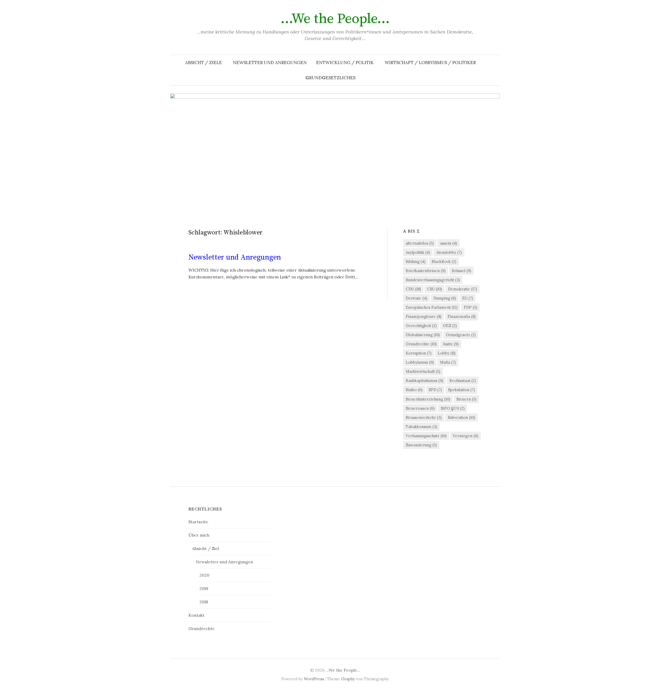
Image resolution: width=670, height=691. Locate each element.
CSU (434, 288)
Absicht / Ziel (205, 548)
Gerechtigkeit (421, 325)
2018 (203, 601)
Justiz (451, 343)
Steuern (466, 399)
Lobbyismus (420, 362)
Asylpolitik (418, 252)
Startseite (198, 521)
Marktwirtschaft (423, 371)
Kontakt (196, 615)
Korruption (418, 353)
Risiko (414, 389)
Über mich (198, 535)
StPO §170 (453, 408)
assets (448, 243)
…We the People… (335, 19)
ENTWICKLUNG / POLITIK (345, 62)
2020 (204, 575)
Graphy (348, 678)
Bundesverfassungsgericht (433, 279)
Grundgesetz (461, 334)
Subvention (461, 417)
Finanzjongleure (423, 316)
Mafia (448, 362)
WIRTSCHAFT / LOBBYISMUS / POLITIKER (430, 62)
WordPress (314, 678)
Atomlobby (449, 252)
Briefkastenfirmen (425, 270)
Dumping (444, 298)
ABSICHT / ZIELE (203, 62)
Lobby (446, 353)
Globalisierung (423, 334)
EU (467, 298)
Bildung (415, 261)
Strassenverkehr (424, 417)
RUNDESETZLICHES (330, 78)
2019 (203, 588)
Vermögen (465, 435)
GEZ (450, 325)
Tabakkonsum (421, 426)
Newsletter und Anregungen (270, 62)
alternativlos (420, 243)
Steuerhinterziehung (428, 399)
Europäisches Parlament (431, 307)
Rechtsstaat (462, 380)
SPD (435, 389)
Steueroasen (420, 408)
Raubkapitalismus (424, 380)
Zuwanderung (421, 444)
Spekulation (461, 389)
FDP (470, 307)
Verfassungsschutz (426, 435)
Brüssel (461, 270)
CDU (413, 288)
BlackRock (444, 261)
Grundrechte (421, 343)
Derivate (416, 298)
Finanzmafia (462, 316)
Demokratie (462, 288)
